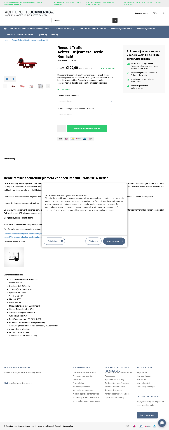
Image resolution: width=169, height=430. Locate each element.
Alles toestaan (113, 241)
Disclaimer (77, 379)
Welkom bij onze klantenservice (86, 394)
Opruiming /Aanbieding (48, 35)
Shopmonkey (68, 426)
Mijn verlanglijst (143, 383)
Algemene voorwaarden (83, 376)
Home (6, 40)
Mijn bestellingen (144, 376)
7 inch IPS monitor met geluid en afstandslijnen (23, 234)
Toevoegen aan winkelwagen (87, 128)
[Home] (5, 29)
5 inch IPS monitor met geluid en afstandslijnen (23, 237)
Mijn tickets (141, 379)
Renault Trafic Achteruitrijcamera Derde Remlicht (30, 40)
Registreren (142, 372)
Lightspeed (49, 426)
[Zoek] (115, 20)
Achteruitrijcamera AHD (121, 29)
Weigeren (93, 241)
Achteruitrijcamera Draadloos (92, 29)
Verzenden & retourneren (83, 390)
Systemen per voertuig (64, 29)
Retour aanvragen (147, 415)
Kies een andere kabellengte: (68, 95)
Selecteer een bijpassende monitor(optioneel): (75, 109)
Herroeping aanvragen (146, 387)
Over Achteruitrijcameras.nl (84, 372)
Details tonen (53, 241)
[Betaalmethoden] (60, 139)
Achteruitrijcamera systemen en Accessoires (29, 29)
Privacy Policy (78, 383)
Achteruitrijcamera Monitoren (20, 35)
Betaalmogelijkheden (81, 387)
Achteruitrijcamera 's (146, 29)
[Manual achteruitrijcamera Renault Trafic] (84, 257)
